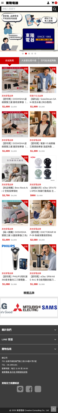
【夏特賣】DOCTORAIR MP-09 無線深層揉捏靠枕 (43, 234)
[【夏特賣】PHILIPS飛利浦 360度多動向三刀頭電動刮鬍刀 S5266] (15, 257)
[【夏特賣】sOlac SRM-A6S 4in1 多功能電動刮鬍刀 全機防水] (43, 257)
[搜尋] (54, 9)
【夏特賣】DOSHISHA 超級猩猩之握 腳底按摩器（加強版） (15, 101)
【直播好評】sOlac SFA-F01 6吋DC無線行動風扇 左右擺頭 (43, 190)
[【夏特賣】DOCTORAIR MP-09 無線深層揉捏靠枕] (43, 213)
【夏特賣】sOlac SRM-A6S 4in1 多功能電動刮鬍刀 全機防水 (42, 278)
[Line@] (20, 389)
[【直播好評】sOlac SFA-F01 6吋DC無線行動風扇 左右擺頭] (43, 169)
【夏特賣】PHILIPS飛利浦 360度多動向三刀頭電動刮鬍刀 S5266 (14, 278)
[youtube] (38, 389)
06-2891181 (12, 365)
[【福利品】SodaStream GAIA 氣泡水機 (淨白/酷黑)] (43, 80)
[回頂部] (53, 409)
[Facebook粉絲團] (29, 389)
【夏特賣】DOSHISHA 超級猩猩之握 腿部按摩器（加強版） (15, 145)
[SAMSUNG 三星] (43, 307)
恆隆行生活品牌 (36, 96)
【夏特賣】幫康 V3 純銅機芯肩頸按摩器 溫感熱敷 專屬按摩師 (42, 145)
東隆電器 (12, 3)
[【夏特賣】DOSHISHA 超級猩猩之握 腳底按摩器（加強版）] (15, 80)
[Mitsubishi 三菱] (15, 307)
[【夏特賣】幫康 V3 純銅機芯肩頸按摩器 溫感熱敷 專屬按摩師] (43, 124)
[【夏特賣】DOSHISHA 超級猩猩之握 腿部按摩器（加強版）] (15, 124)
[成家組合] (29, 32)
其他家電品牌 (7, 96)
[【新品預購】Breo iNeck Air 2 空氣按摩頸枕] (15, 169)
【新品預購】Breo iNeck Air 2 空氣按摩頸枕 (15, 189)
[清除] (50, 9)
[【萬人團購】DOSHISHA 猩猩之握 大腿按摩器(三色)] (15, 213)
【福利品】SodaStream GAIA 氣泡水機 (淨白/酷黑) (43, 100)
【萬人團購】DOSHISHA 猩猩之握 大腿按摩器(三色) (14, 234)
